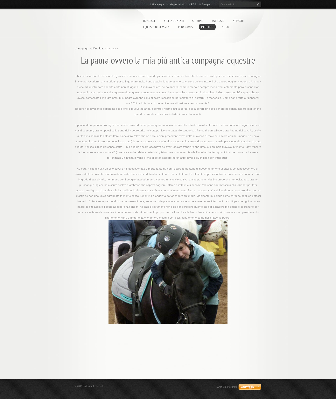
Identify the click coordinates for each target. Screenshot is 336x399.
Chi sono (197, 21)
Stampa (206, 4)
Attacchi (238, 21)
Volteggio (218, 21)
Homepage (149, 21)
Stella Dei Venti (174, 21)
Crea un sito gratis (227, 386)
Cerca (258, 4)
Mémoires (207, 27)
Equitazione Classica (156, 27)
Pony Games (185, 27)
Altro (225, 27)
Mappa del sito (177, 4)
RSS (193, 4)
